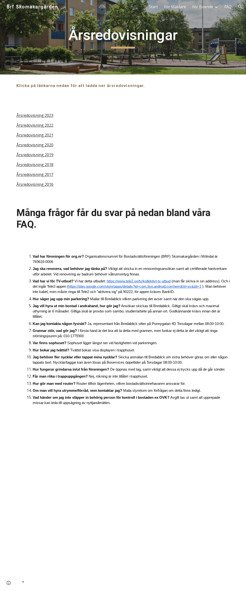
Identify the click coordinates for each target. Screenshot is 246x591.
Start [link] (153, 6)
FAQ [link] (228, 6)
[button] (240, 6)
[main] (123, 37)
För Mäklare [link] (175, 6)
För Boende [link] (202, 6)
